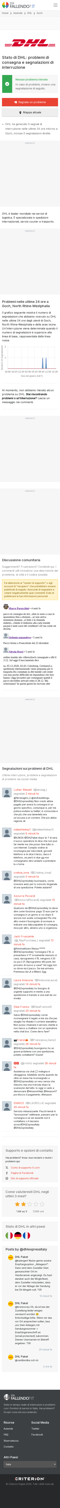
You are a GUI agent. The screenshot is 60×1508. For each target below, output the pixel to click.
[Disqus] (30, 644)
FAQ (6, 1434)
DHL (29, 13)
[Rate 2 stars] (24, 1204)
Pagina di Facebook (22, 1172)
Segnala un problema (32, 102)
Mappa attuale (32, 112)
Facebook (37, 1434)
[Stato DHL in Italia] (9, 1235)
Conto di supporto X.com (25, 1167)
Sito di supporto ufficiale (24, 1178)
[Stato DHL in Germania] (18, 1235)
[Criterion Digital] (30, 1478)
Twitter (35, 1428)
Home (5, 13)
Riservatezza (11, 1440)
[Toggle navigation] (55, 5)
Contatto (9, 1446)
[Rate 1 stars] (18, 1204)
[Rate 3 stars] (30, 1204)
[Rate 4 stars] (36, 1204)
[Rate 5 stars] (42, 1204)
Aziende (17, 13)
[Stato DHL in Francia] (26, 1235)
